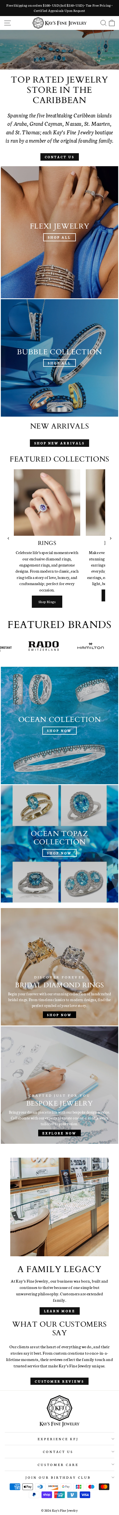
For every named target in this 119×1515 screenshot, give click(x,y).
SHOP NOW (59, 57)
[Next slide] (110, 538)
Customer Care (58, 1464)
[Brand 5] (17, 646)
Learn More (59, 1311)
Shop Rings (47, 601)
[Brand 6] (64, 646)
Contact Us (59, 157)
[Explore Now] (59, 1085)
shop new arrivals (59, 443)
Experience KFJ (58, 1438)
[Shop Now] (59, 725)
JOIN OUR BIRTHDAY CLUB (57, 1477)
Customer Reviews (59, 1381)
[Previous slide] (8, 538)
